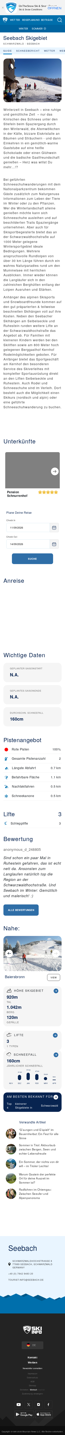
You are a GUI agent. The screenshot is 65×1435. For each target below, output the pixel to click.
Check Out (11, 536)
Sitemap (32, 1385)
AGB (33, 1381)
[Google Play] (24, 1414)
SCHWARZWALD (13, 43)
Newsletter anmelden (32, 1368)
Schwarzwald (49, 1105)
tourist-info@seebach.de (26, 1279)
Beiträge (47, 20)
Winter (23, 28)
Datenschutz (32, 1377)
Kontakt (32, 1357)
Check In (11, 520)
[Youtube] (19, 1404)
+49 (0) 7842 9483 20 (20, 1273)
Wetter (15, 20)
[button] (59, 20)
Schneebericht (28, 50)
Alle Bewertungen (21, 910)
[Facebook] (48, 1404)
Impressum (32, 1373)
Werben (32, 1362)
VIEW (54, 977)
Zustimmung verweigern (32, 1393)
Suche (32, 558)
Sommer (37, 28)
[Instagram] (38, 1404)
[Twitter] (28, 1404)
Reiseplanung (31, 20)
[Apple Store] (43, 1414)
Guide (7, 50)
